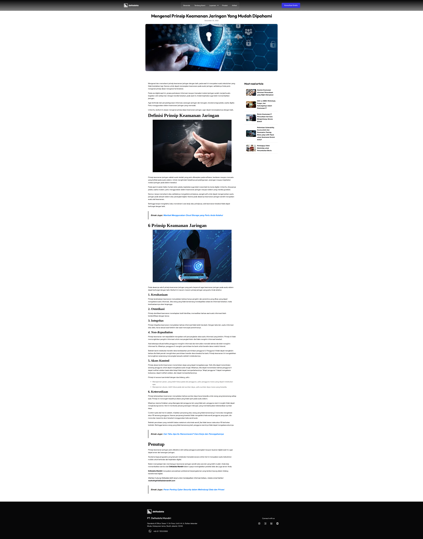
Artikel (234, 5)
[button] (214, 5)
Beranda (186, 5)
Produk (225, 5)
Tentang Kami (199, 5)
